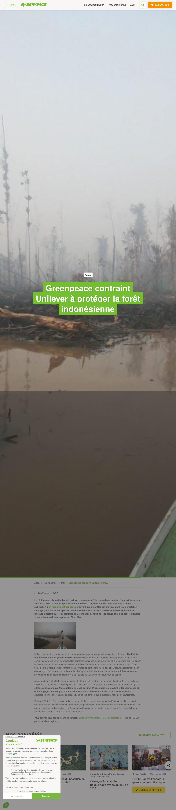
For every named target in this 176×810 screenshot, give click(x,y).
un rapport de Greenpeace (62, 606)
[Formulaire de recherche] (143, 5)
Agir (132, 4)
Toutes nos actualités (151, 735)
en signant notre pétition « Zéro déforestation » (100, 717)
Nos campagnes (117, 4)
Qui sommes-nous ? (94, 4)
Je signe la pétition (150, 790)
